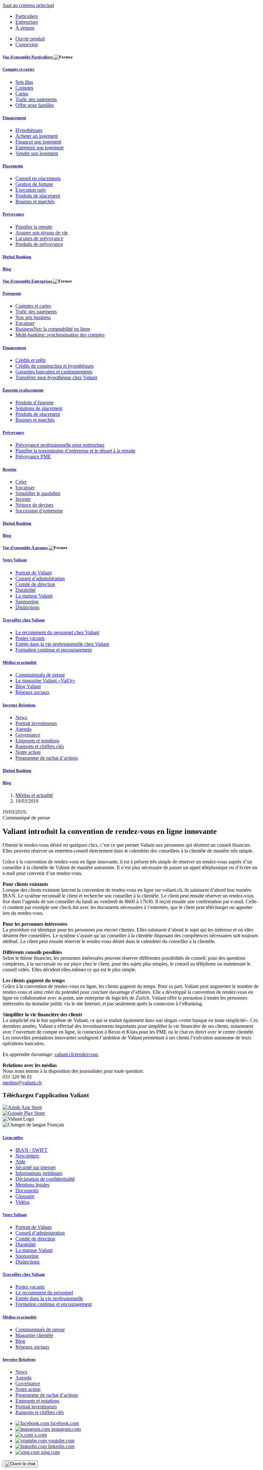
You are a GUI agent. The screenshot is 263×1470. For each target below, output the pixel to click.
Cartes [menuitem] (21, 93)
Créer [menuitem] (21, 482)
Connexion (26, 44)
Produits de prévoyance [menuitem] (39, 244)
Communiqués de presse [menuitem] (40, 675)
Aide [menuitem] (20, 1161)
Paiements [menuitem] (12, 293)
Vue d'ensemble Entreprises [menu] (28, 281)
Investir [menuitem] (22, 499)
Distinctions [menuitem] (27, 607)
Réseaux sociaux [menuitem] (32, 692)
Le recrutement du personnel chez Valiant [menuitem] (57, 632)
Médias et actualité (34, 795)
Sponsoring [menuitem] (26, 601)
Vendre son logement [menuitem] (36, 153)
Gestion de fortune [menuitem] (34, 184)
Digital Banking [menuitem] (17, 256)
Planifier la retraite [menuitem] (33, 227)
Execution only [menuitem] (30, 190)
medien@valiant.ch (22, 1082)
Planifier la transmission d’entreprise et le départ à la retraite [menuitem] (75, 450)
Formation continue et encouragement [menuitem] (53, 649)
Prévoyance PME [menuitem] (33, 456)
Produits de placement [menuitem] (37, 195)
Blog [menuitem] (7, 269)
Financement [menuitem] (14, 117)
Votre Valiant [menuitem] (15, 559)
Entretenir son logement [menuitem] (39, 147)
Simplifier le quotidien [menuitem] (37, 493)
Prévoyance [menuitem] (13, 214)
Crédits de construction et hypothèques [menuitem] (54, 366)
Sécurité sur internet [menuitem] (35, 1167)
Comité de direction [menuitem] (35, 584)
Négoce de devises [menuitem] (34, 505)
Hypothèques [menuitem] (28, 130)
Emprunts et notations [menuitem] (37, 740)
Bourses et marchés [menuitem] (35, 201)
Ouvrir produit (30, 38)
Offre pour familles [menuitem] (34, 105)
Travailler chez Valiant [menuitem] (24, 619)
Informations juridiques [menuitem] (38, 1173)
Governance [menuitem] (27, 735)
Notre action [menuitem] (27, 752)
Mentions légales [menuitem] (32, 1184)
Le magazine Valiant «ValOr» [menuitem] (45, 680)
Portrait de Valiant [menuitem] (33, 572)
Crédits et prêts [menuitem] (30, 360)
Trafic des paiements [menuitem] (36, 99)
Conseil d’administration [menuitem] (40, 578)
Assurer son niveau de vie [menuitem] (41, 232)
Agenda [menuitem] (23, 729)
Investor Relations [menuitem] (19, 705)
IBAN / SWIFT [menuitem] (31, 1150)
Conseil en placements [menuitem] (38, 178)
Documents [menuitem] (26, 1190)
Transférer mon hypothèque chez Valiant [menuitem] (56, 377)
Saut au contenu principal (28, 5)
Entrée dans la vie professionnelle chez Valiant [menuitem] (62, 644)
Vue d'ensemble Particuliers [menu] (28, 57)
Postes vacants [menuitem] (30, 638)
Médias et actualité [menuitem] (20, 662)
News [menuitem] (21, 717)
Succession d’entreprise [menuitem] (39, 510)
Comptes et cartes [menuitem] (18, 69)
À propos (24, 28)
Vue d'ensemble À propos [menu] (26, 547)
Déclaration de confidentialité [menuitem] (45, 1179)
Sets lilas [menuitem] (24, 82)
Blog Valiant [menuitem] (28, 686)
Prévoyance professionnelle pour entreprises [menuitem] (59, 445)
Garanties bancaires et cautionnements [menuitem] (53, 371)
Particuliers (26, 16)
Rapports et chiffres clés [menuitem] (39, 746)
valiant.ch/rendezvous (76, 1054)
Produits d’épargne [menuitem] (34, 402)
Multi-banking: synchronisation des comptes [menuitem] (60, 334)
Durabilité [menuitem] (25, 590)
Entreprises (26, 22)
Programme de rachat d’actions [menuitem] (46, 758)
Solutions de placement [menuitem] (38, 408)
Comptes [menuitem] (24, 88)
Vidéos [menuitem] (22, 1202)
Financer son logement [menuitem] (38, 141)
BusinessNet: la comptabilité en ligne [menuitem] (52, 329)
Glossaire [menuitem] (24, 1196)
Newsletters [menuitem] (27, 1156)
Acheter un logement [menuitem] (36, 136)
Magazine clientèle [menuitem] (34, 1335)
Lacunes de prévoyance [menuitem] (39, 238)
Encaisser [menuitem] (25, 323)
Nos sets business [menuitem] (33, 317)
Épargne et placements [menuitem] (23, 390)
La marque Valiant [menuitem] (34, 596)
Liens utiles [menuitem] (13, 1137)
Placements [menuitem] (13, 165)
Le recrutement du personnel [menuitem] (44, 1292)
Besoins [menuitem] (9, 469)
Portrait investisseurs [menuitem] (36, 723)
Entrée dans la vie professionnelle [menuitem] (49, 1298)
